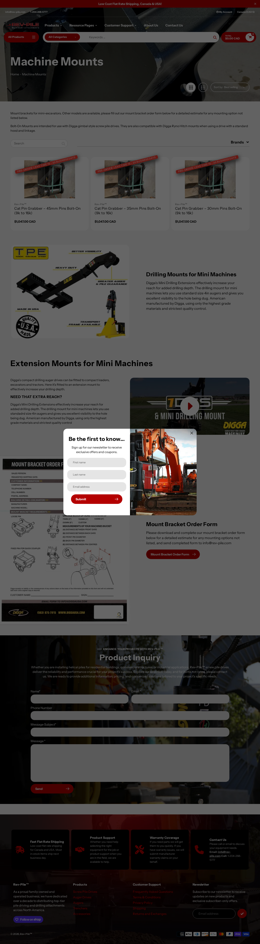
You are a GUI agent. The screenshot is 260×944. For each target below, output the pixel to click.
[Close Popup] (191, 433)
